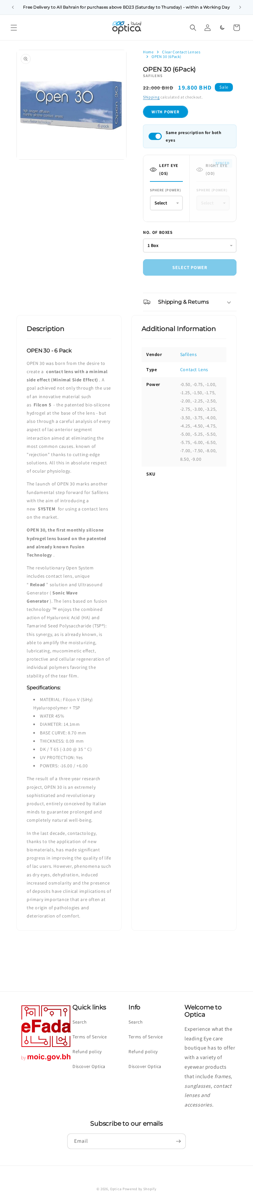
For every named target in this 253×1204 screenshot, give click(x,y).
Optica (116, 1189)
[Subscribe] (178, 1141)
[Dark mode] (222, 27)
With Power (166, 112)
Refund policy (87, 1051)
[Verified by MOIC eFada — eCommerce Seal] (46, 1060)
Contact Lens (194, 369)
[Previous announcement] (13, 7)
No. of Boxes (158, 232)
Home (148, 52)
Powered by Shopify (139, 1189)
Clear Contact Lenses (181, 52)
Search (79, 1022)
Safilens (188, 354)
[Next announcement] (240, 7)
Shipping (151, 97)
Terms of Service (89, 1037)
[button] (14, 27)
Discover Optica (88, 1066)
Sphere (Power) (165, 190)
